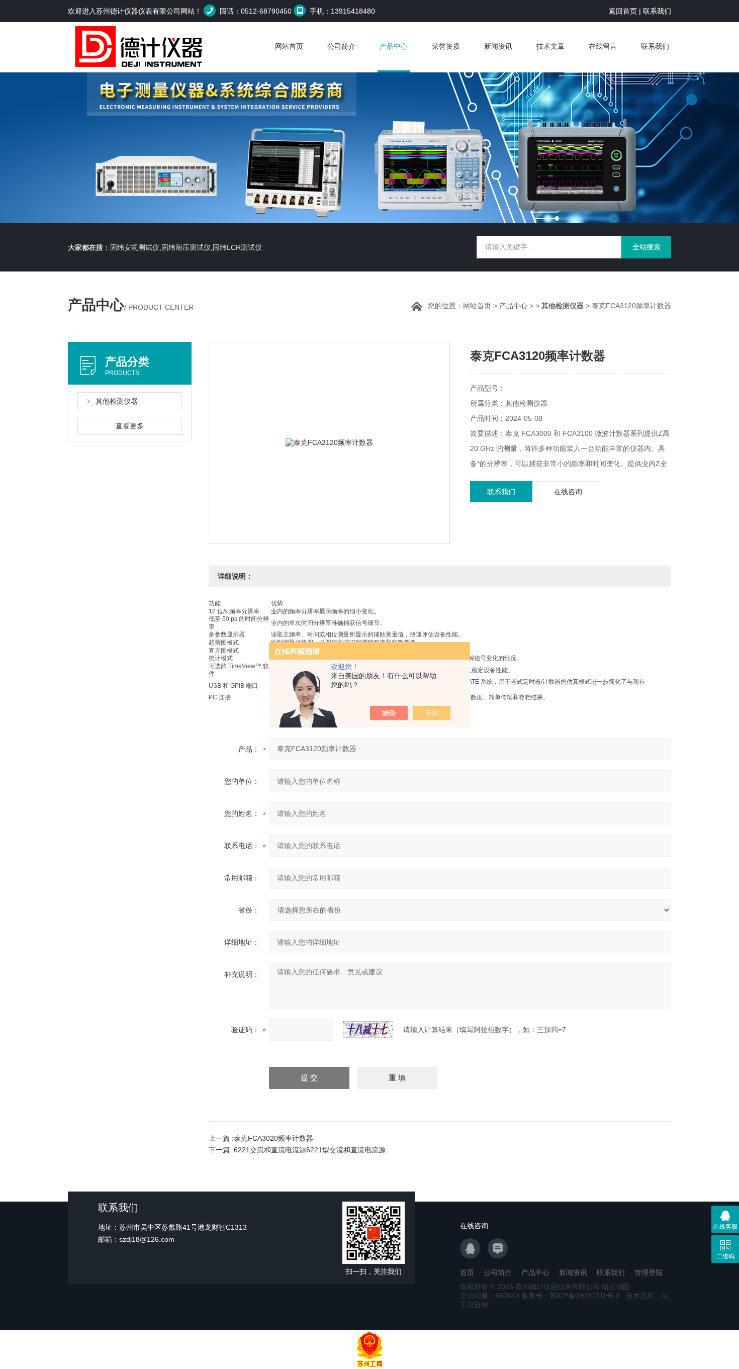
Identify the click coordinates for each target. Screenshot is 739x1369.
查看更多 (130, 426)
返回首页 (623, 11)
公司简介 (341, 46)
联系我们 (657, 11)
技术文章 (550, 46)
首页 (467, 1272)
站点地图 (616, 1287)
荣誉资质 (446, 46)
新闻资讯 (498, 46)
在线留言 (603, 46)
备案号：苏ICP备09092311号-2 (570, 1296)
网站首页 (289, 46)
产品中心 (394, 46)
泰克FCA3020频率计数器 (273, 1138)
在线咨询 (568, 492)
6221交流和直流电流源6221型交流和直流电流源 (310, 1150)
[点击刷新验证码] (368, 1029)
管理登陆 (648, 1272)
